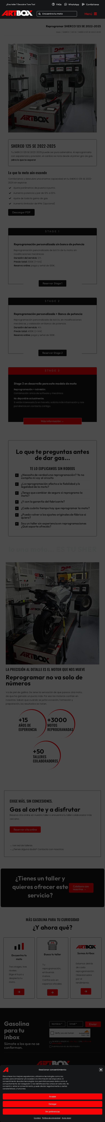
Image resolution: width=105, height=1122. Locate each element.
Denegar (52, 1104)
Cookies (37, 1118)
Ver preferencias (52, 1111)
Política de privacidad (51, 1118)
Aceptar (52, 1096)
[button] (101, 1069)
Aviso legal (66, 1118)
